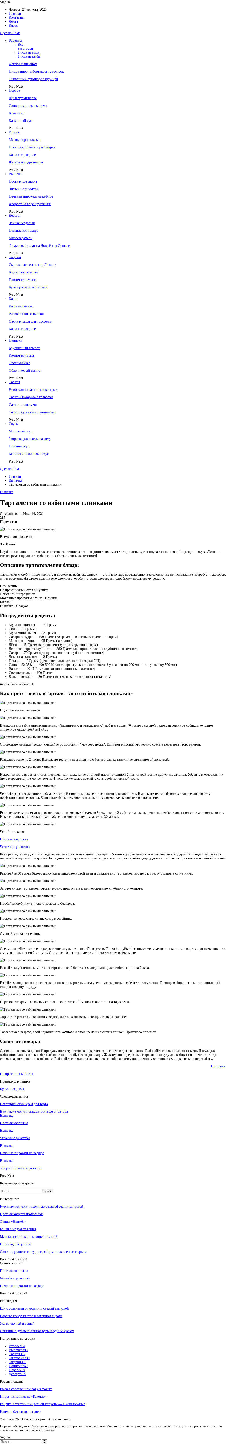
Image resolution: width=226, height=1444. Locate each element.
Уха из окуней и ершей (17, 1323)
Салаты (14, 382)
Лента (13, 21)
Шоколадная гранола (16, 1244)
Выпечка (15, 174)
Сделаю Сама (10, 33)
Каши (13, 299)
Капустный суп (20, 120)
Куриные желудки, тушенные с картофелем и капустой (41, 1206)
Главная (15, 13)
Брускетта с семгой (23, 272)
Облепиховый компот (25, 370)
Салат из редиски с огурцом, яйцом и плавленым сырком (43, 1252)
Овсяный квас (19, 363)
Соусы (14, 424)
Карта (13, 25)
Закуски (15, 257)
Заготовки (25, 48)
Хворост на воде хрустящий (30, 204)
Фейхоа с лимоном (23, 64)
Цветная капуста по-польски (21, 1214)
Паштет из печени (22, 280)
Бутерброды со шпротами (28, 287)
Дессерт (15, 215)
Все (20, 44)
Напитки (15, 340)
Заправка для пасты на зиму (30, 439)
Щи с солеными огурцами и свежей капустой (34, 1308)
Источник (218, 1066)
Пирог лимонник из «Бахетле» (23, 1396)
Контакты (16, 17)
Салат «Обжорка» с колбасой (31, 397)
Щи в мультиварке (23, 98)
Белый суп (17, 113)
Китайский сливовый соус (29, 454)
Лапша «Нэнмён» (13, 1221)
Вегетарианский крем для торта (24, 1104)
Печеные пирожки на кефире (31, 196)
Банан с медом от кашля (18, 1229)
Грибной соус (19, 446)
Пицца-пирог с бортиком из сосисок (36, 71)
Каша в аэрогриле (22, 155)
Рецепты (15, 40)
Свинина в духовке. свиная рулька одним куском (37, 1331)
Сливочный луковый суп (28, 105)
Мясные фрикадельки (25, 140)
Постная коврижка (23, 181)
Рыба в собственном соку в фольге (26, 1389)
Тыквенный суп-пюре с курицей (33, 79)
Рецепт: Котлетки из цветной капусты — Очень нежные (42, 1404)
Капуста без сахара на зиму (20, 1411)
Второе (14, 132)
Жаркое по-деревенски (26, 162)
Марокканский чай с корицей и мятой (28, 1236)
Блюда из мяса (28, 52)
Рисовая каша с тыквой (26, 314)
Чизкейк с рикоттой (24, 189)
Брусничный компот (24, 348)
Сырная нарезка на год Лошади (32, 264)
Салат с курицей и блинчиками (32, 412)
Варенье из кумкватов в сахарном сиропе (31, 1316)
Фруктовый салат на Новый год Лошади (39, 245)
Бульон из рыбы (12, 1089)
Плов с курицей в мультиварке (32, 147)
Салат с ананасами (23, 404)
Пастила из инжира (23, 230)
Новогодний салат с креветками (33, 389)
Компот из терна (21, 355)
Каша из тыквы (20, 306)
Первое (14, 90)
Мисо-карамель (20, 238)
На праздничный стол (16, 1074)
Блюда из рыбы (29, 56)
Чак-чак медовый (22, 223)
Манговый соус (20, 431)
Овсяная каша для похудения (30, 321)
